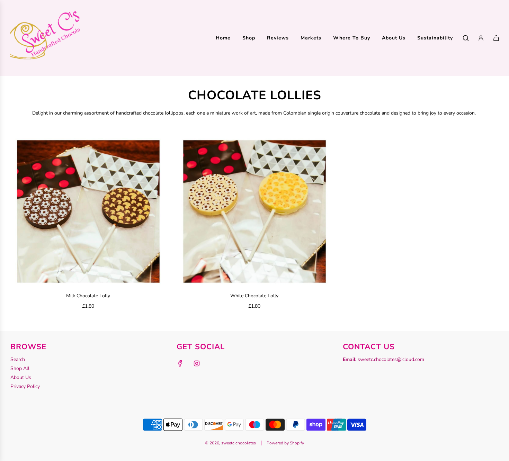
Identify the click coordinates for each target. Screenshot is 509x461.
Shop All (19, 368)
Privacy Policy (25, 386)
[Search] (465, 38)
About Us (20, 377)
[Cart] (496, 38)
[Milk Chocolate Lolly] (88, 211)
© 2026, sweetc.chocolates (230, 443)
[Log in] (481, 38)
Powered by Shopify (285, 443)
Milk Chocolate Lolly (88, 295)
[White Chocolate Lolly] (254, 211)
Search (17, 359)
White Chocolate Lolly (254, 295)
